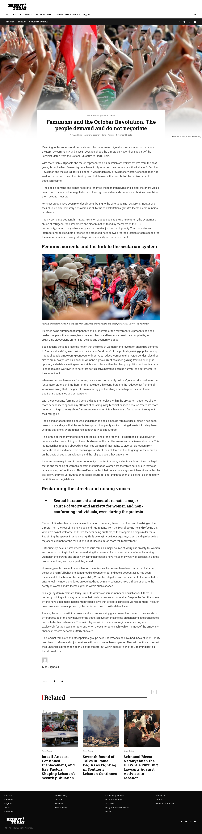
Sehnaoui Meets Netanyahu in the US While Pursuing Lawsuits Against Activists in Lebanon (141, 767)
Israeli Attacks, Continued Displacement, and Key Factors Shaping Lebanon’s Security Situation (58, 767)
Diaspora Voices (113, 799)
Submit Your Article (38, 22)
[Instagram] (189, 22)
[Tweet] (62, 681)
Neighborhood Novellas (117, 807)
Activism (88, 135)
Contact (22, 22)
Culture (58, 799)
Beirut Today (47, 751)
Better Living (43, 14)
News (104, 135)
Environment (61, 807)
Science (59, 803)
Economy (26, 14)
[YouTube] (195, 22)
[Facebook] (179, 22)
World (7, 807)
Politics (11, 14)
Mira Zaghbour (76, 135)
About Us (10, 22)
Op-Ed (108, 812)
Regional (8, 803)
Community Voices (68, 14)
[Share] (54, 681)
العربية (87, 15)
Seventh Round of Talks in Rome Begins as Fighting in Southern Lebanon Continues (100, 765)
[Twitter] (184, 22)
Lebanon (96, 135)
